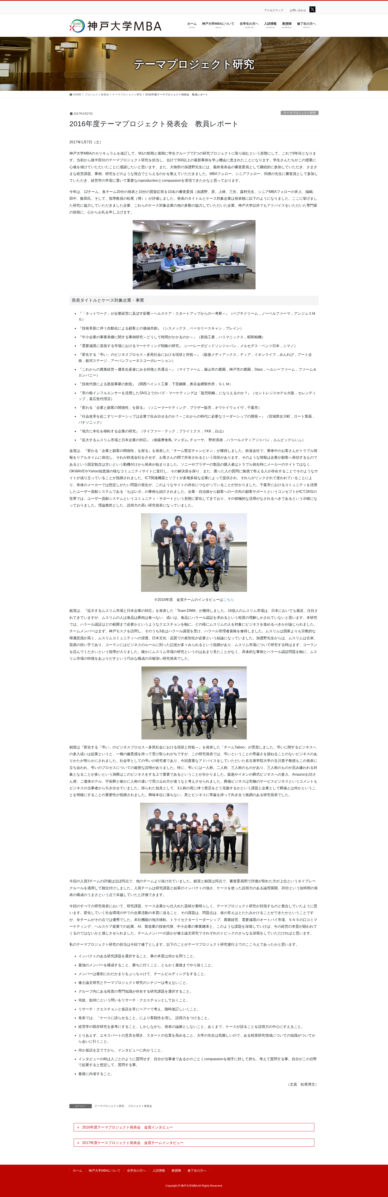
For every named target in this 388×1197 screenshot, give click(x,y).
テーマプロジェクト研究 (300, 113)
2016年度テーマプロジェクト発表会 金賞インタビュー (127, 1127)
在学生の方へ (136, 1170)
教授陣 (176, 1170)
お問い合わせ (298, 10)
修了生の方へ (196, 1170)
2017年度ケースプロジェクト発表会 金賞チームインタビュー (133, 1143)
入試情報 (158, 1170)
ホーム (77, 1170)
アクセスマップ (273, 10)
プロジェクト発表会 (140, 1106)
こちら (228, 600)
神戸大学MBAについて (105, 1170)
